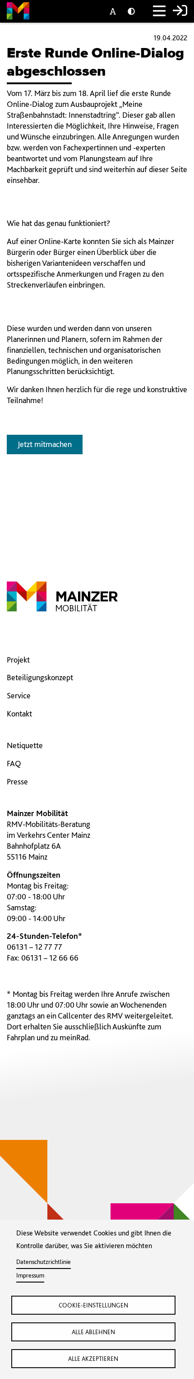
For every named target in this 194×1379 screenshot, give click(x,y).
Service (19, 695)
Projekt (18, 659)
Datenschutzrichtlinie (43, 1261)
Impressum (30, 1275)
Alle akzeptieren (93, 1358)
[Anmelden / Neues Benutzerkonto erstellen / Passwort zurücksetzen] (180, 11)
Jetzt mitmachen (45, 444)
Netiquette (25, 745)
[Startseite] (18, 12)
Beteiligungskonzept (40, 677)
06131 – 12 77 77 (34, 946)
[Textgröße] (115, 11)
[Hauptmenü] (159, 11)
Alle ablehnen (93, 1332)
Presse (17, 781)
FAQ (14, 763)
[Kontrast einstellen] (133, 11)
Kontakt (19, 713)
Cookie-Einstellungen (93, 1305)
